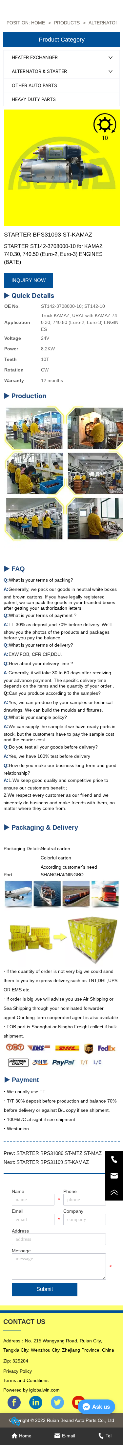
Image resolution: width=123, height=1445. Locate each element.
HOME (38, 22)
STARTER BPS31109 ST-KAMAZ (52, 1162)
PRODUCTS (67, 22)
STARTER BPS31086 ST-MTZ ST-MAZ (59, 1153)
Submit (44, 1289)
